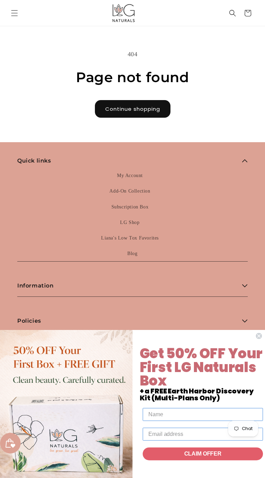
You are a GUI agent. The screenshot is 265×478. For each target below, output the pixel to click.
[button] (14, 13)
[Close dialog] (258, 336)
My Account (130, 175)
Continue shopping (132, 109)
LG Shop (129, 222)
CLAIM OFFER (203, 454)
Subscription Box (130, 206)
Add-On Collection (129, 191)
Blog (132, 253)
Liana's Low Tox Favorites (130, 238)
